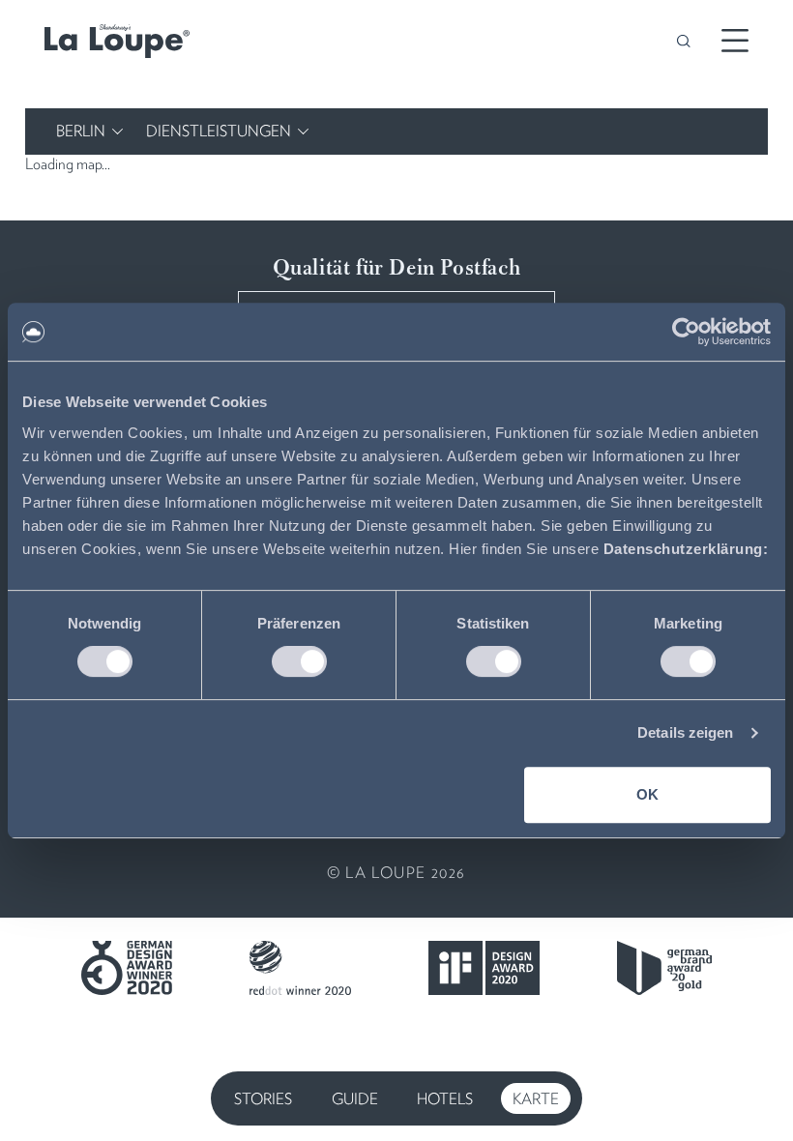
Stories (263, 1099)
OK (647, 794)
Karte (536, 1099)
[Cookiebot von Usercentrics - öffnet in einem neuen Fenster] (686, 331)
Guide (355, 1099)
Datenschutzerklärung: (686, 549)
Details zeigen (685, 732)
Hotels (445, 1099)
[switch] (299, 661)
